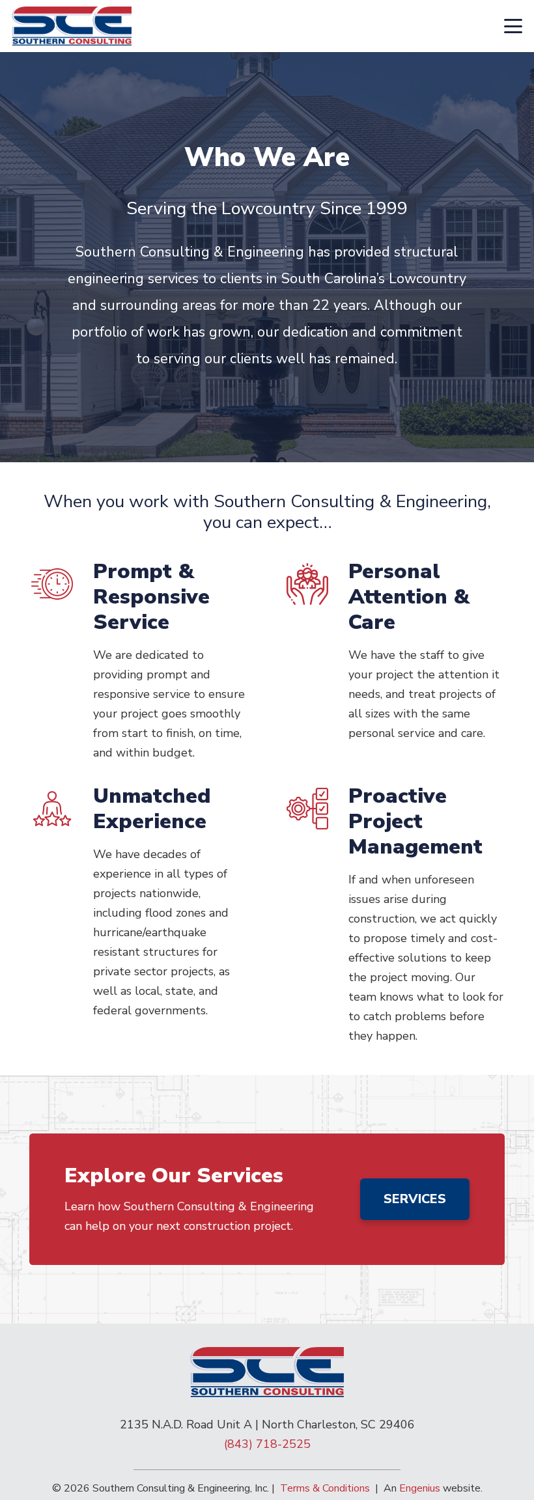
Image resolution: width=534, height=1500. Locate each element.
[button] (513, 26)
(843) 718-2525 (267, 1444)
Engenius (419, 1488)
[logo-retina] (72, 26)
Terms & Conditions (325, 1488)
